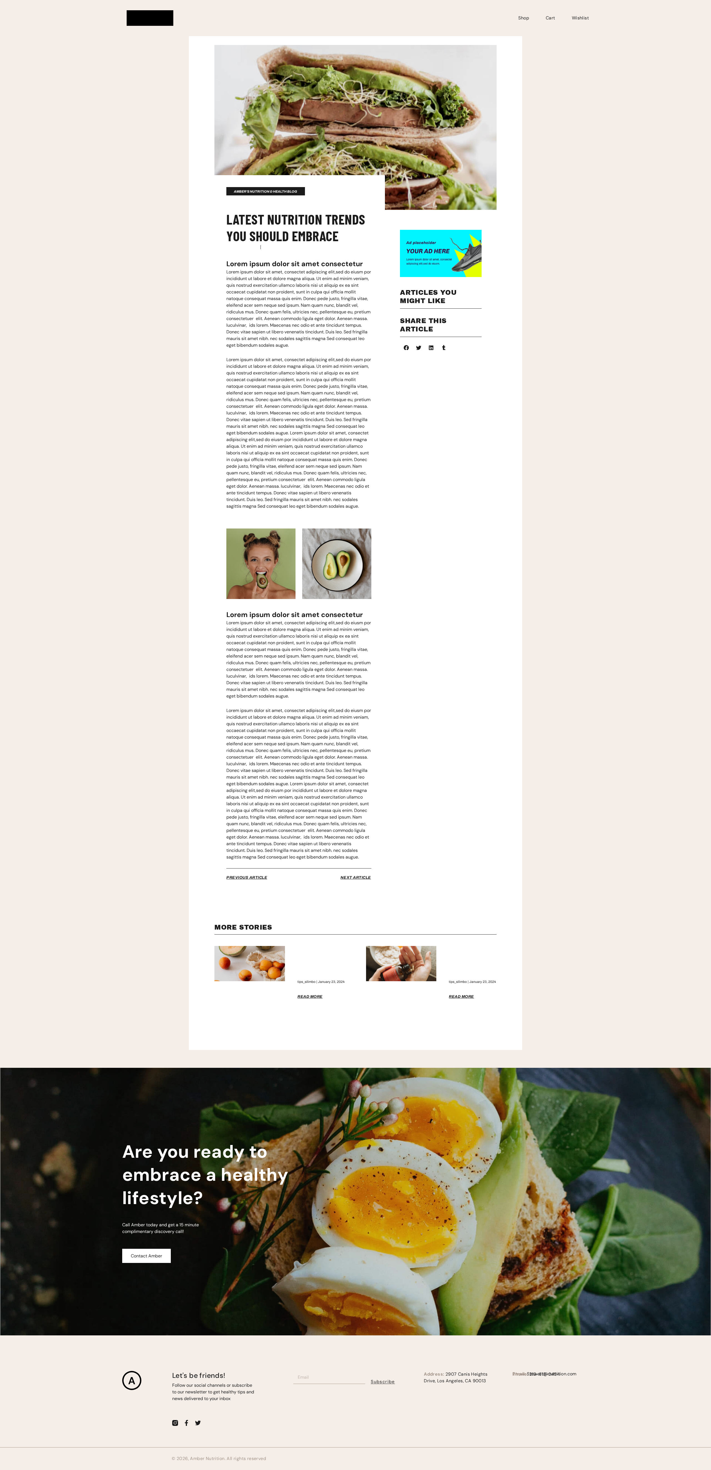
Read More (310, 997)
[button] (406, 347)
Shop (523, 18)
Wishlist (580, 18)
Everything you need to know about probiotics (470, 962)
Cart (550, 18)
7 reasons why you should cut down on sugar (316, 962)
